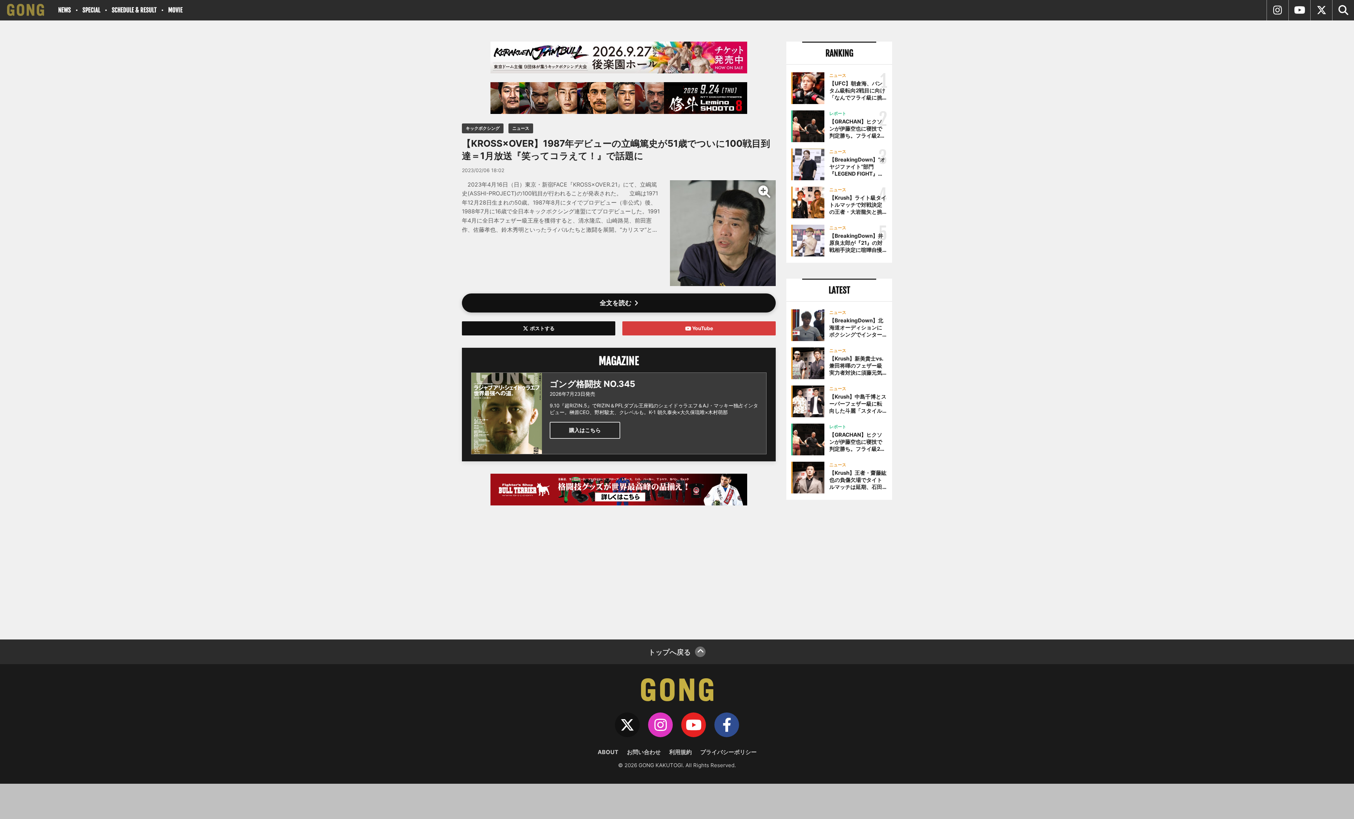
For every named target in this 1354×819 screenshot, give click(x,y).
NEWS (64, 10)
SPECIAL (91, 10)
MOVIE (175, 10)
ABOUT (608, 752)
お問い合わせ (644, 752)
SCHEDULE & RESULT (134, 10)
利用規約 (680, 752)
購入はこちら (585, 430)
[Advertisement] (619, 569)
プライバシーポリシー (728, 752)
